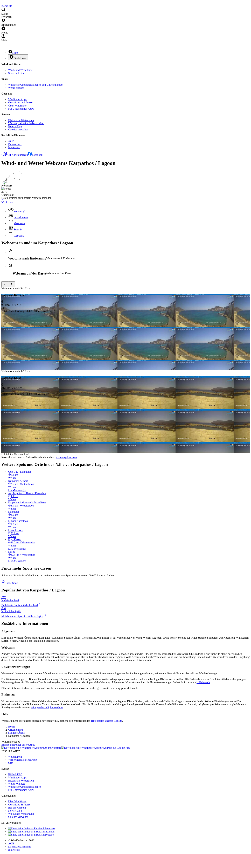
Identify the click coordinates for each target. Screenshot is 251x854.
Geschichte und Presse (20, 102)
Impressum (14, 147)
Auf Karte (8, 202)
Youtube (49, 834)
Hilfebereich (203, 682)
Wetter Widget (16, 87)
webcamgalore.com (66, 457)
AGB (11, 141)
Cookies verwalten (18, 129)
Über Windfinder (17, 105)
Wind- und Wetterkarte (20, 70)
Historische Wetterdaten (21, 120)
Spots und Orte (16, 73)
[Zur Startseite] (1, 2)
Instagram (50, 831)
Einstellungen (20, 58)
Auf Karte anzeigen (17, 154)
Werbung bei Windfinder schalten (26, 123)
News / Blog (15, 126)
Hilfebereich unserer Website (106, 720)
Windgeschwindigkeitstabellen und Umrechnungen (35, 84)
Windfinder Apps (17, 99)
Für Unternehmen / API (21, 108)
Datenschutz (15, 144)
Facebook (37, 154)
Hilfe (15, 52)
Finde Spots (11, 583)
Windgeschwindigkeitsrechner (47, 707)
